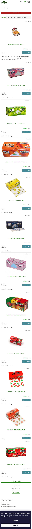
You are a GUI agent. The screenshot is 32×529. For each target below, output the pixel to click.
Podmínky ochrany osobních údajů (8, 506)
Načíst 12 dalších (16, 481)
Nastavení (15, 520)
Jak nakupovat (4, 503)
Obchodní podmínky (5, 504)
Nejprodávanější (17, 17)
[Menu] (28, 1)
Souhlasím (15, 525)
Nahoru (17, 492)
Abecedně (24, 17)
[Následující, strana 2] (16, 485)
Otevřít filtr (16, 12)
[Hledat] (20, 1)
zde (9, 517)
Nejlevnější (9, 17)
